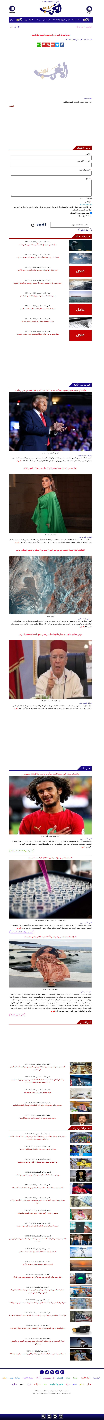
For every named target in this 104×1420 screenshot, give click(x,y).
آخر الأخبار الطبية (17, 1015)
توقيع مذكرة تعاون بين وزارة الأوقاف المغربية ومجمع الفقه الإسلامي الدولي (50, 634)
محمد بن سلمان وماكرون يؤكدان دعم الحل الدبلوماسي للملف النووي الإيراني (62, 20)
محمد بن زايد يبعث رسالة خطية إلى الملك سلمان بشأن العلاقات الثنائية (37, 1105)
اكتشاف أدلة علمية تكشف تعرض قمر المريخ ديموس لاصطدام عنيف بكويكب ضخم (50, 550)
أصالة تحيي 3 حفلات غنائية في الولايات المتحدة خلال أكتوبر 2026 (50, 468)
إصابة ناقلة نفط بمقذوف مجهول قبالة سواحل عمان (37, 296)
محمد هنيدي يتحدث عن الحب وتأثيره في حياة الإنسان (38, 1118)
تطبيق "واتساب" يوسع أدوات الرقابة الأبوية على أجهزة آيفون (37, 1226)
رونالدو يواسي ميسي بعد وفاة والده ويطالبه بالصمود (38, 1149)
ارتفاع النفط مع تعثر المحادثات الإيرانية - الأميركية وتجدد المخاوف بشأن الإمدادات (37, 1328)
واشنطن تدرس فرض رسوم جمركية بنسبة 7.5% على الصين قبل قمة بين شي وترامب (50, 390)
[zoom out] (18, 26)
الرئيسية (89, 27)
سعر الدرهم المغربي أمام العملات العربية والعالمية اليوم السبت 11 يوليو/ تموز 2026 (37, 1303)
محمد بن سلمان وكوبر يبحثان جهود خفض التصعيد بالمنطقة (38, 1213)
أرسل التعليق (84, 230)
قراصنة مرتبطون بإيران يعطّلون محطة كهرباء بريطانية (37, 245)
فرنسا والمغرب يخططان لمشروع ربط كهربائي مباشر (37, 1251)
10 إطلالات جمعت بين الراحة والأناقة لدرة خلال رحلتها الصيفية (50, 936)
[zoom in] (11, 26)
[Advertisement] (50, 127)
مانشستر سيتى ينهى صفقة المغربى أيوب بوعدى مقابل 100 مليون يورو (50, 774)
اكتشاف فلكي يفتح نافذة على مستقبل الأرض (37, 1264)
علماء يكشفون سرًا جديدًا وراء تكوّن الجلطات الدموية (50, 858)
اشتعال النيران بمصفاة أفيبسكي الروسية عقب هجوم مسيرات (38, 257)
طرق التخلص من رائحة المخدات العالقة (37, 1092)
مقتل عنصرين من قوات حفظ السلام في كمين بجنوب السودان (37, 334)
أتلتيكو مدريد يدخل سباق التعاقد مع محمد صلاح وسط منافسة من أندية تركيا (37, 1188)
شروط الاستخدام (86, 204)
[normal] (15, 26)
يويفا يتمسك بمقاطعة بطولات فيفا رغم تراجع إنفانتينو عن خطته (37, 1175)
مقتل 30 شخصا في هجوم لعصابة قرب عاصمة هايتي (37, 308)
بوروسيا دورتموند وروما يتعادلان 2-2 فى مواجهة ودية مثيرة (37, 1162)
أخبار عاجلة (80, 27)
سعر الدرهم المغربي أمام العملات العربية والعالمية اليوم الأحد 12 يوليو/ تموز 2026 (38, 1354)
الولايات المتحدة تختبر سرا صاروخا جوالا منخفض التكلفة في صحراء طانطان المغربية (37, 1315)
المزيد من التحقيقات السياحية (22, 851)
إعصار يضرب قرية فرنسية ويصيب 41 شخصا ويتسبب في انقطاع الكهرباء (37, 283)
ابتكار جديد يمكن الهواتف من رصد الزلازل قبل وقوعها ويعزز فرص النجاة (37, 1277)
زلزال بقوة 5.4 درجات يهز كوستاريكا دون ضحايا (38, 321)
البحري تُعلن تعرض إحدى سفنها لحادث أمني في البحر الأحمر (37, 270)
